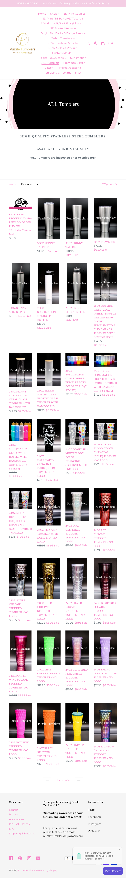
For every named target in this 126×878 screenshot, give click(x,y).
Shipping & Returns (22, 833)
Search (13, 809)
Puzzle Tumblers (26, 870)
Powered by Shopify (46, 870)
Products (15, 814)
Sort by (13, 184)
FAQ (11, 828)
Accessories (16, 819)
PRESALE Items (19, 824)
